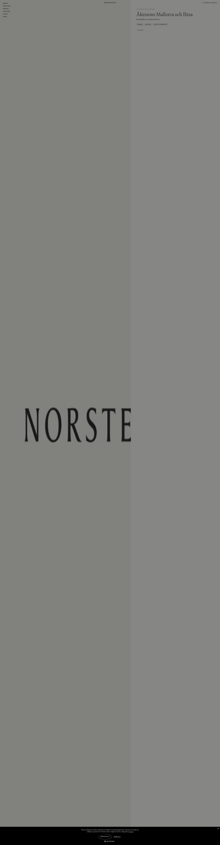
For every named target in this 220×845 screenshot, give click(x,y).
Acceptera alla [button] (105, 836)
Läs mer (131, 832)
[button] (110, 841)
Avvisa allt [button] (117, 836)
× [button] (218, 828)
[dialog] (110, 422)
